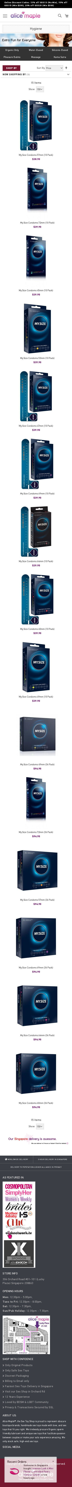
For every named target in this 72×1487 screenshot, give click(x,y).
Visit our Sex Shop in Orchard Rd (24, 1391)
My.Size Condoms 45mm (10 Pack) (36, 290)
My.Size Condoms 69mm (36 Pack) (36, 967)
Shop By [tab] (11, 68)
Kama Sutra (60, 57)
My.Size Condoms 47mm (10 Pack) (36, 425)
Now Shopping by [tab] (14, 74)
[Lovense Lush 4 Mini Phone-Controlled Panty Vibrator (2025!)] (14, 1470)
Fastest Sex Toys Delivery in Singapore (28, 1386)
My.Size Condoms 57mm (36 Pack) (37, 899)
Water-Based (36, 50)
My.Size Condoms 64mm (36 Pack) (37, 1035)
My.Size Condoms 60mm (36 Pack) (36, 1103)
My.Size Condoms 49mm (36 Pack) (37, 764)
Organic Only (12, 50)
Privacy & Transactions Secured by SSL (29, 1407)
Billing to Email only (16, 1381)
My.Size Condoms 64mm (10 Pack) (36, 561)
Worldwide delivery (17, 1159)
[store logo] (25, 15)
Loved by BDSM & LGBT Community (26, 1402)
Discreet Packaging (16, 1375)
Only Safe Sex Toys (16, 1370)
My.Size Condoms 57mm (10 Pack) (36, 155)
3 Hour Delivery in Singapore (52, 1159)
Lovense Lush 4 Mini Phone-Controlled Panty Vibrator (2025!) (38, 1471)
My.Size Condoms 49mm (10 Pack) (36, 696)
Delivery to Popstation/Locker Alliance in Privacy (36, 1167)
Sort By (41, 67)
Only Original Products (18, 1365)
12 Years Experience (17, 1396)
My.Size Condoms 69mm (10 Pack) (37, 493)
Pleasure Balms (12, 57)
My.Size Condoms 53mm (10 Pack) (37, 358)
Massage (36, 57)
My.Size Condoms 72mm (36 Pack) (36, 832)
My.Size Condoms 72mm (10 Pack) (37, 222)
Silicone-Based (60, 50)
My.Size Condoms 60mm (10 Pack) (37, 629)
